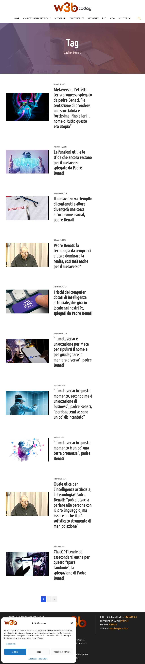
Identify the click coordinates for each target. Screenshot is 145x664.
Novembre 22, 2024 (60, 193)
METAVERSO (93, 18)
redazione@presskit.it (118, 628)
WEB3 (112, 18)
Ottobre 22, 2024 (60, 240)
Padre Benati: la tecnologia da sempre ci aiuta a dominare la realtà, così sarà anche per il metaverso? (72, 256)
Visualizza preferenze (62, 652)
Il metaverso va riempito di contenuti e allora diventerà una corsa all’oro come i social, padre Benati (73, 209)
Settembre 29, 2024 (60, 287)
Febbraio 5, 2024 (59, 546)
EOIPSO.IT (124, 620)
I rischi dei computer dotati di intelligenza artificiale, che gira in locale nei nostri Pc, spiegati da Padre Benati (73, 303)
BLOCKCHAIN (60, 18)
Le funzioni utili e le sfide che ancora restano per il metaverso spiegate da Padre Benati (73, 162)
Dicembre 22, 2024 (60, 147)
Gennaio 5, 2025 (59, 84)
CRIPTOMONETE (77, 18)
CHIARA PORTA (130, 617)
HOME (16, 18)
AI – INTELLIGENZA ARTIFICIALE (37, 18)
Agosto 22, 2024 (59, 385)
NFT (104, 18)
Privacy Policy (43, 658)
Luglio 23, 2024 (59, 437)
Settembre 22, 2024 (60, 333)
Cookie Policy (33, 658)
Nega (39, 652)
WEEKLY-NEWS (125, 18)
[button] (71, 623)
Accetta (15, 652)
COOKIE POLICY (80, 643)
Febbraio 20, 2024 (60, 479)
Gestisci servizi (10, 644)
